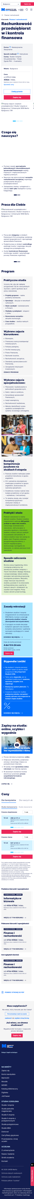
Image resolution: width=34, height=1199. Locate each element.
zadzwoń (8, 1018)
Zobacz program (11, 372)
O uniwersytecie (8, 1150)
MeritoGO (5, 1078)
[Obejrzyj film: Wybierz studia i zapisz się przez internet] (17, 745)
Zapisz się (17, 97)
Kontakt (5, 1161)
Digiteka (5, 1092)
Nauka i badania (8, 1154)
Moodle (4, 1081)
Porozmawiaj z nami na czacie (17, 1014)
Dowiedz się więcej (12, 637)
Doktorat (5, 1132)
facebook (3, 1056)
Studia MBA (6, 1128)
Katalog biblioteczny (10, 1089)
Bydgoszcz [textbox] (6, 4)
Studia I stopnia (8, 1105)
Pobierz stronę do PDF (14, 992)
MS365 (4, 1085)
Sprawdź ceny (9, 84)
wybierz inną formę (22, 1018)
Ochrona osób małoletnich (11, 1177)
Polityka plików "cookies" (11, 1181)
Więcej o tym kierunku (13, 918)
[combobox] (10, 4)
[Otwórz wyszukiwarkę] (27, 9)
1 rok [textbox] (26, 812)
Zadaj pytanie (17, 92)
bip (21, 1060)
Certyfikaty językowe (10, 1135)
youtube (22, 1056)
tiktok (3, 1060)
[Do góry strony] (30, 1192)
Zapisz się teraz (23, 864)
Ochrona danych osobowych (12, 1173)
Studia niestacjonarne (9, 807)
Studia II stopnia (8, 1115)
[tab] (14, 121)
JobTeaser (6, 1096)
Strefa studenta (8, 1158)
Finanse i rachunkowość (18, 19)
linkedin (8, 1056)
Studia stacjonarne (25, 807)
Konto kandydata (8, 1074)
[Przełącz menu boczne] (31, 9)
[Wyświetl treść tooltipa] (10, 47)
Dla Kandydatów (8, 800)
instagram (17, 1056)
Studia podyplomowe (10, 1124)
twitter (12, 1056)
